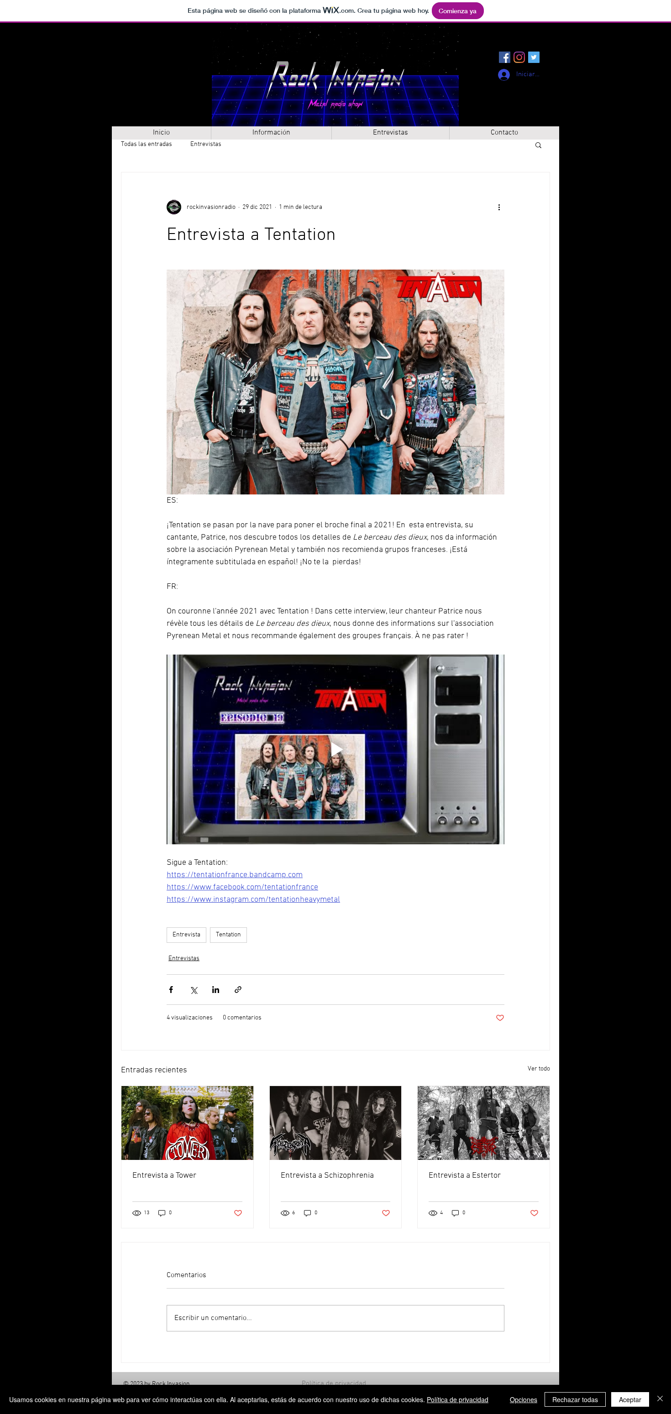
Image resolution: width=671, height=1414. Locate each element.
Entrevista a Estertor (465, 1175)
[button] (538, 144)
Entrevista (186, 935)
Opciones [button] (523, 1399)
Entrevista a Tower (164, 1175)
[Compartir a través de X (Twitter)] (193, 989)
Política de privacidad (334, 1383)
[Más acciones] (498, 207)
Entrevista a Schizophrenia (327, 1175)
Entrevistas (205, 144)
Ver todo (539, 1069)
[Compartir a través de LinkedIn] (215, 989)
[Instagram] (519, 57)
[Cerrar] (660, 1399)
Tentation (228, 935)
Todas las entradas (146, 144)
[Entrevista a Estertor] (484, 1123)
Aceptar (630, 1399)
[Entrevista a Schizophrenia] (336, 1123)
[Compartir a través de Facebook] (171, 989)
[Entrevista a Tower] (187, 1123)
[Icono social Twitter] (534, 57)
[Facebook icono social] (504, 57)
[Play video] (335, 749)
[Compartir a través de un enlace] (238, 989)
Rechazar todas (575, 1399)
